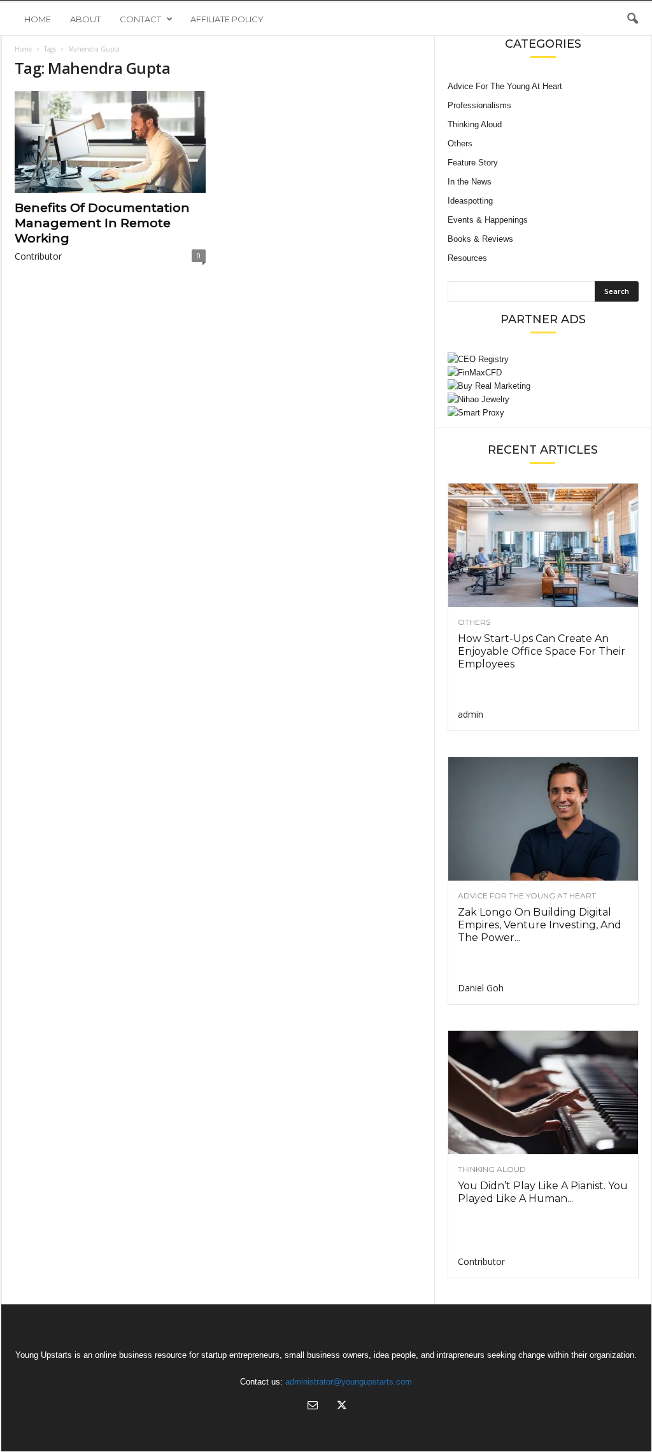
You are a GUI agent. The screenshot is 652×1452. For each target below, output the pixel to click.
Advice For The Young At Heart (505, 86)
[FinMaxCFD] (543, 372)
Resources (467, 258)
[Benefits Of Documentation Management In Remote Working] (110, 142)
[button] (632, 19)
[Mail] (312, 1406)
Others (460, 143)
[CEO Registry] (543, 359)
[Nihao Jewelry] (543, 399)
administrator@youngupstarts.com (348, 1381)
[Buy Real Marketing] (543, 386)
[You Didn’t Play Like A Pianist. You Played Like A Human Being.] (543, 1092)
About (85, 19)
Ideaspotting (470, 201)
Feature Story (473, 162)
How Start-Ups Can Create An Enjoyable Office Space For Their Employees (541, 651)
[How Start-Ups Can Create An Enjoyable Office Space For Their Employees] (543, 545)
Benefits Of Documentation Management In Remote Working (102, 223)
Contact (140, 19)
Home (37, 19)
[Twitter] (340, 1406)
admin (470, 714)
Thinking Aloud (475, 124)
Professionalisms (479, 105)
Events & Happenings (488, 220)
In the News (470, 181)
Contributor (38, 256)
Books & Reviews (480, 239)
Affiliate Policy (227, 19)
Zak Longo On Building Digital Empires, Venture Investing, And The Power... (539, 925)
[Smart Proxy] (543, 412)
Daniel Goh (481, 988)
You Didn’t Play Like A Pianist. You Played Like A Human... (543, 1192)
